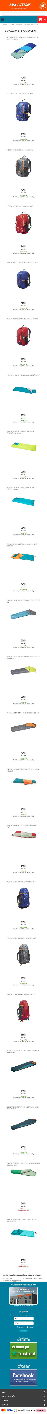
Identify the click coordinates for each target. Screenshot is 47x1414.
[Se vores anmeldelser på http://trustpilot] (23, 1350)
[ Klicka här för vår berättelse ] (23, 1305)
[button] (42, 5)
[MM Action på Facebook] (23, 1377)
